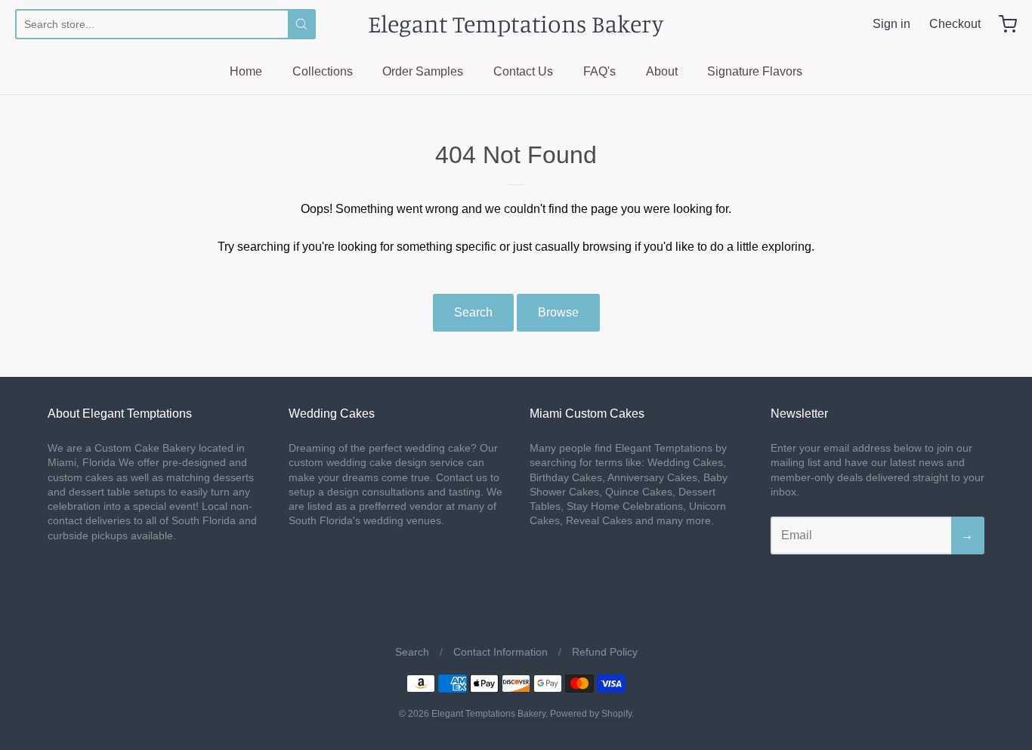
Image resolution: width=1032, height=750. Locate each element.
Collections (322, 71)
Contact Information (500, 652)
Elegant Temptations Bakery (515, 24)
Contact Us (523, 71)
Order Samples (422, 71)
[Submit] (301, 24)
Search (473, 312)
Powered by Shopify (591, 713)
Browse (558, 312)
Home (246, 71)
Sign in (891, 23)
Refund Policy (605, 652)
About (662, 71)
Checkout (955, 23)
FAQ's (599, 71)
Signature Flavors (754, 71)
